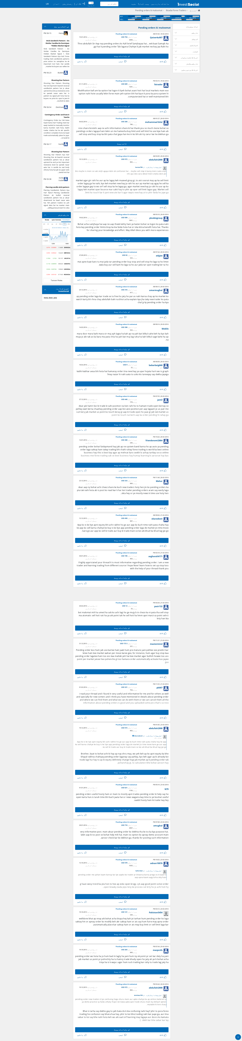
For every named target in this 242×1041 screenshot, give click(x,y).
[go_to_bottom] (238, 1037)
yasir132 (158, 606)
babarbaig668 (155, 365)
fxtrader (158, 84)
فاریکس (195, 33)
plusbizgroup (155, 218)
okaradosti (157, 518)
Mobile (165, 328)
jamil (159, 399)
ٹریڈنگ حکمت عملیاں (189, 58)
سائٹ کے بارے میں (160, 4)
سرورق (193, 10)
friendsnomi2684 (154, 440)
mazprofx (157, 950)
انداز (56, 4)
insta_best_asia (50, 298)
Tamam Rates (56, 280)
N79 (167, 789)
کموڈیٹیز (194, 45)
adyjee (159, 255)
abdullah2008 (155, 159)
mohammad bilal (153, 122)
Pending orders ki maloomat (148, 10)
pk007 (159, 687)
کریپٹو (195, 39)
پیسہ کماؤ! (143, 4)
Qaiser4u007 (156, 37)
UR (47, 4)
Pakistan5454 (155, 912)
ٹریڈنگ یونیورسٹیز (189, 70)
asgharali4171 (155, 556)
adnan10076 (156, 863)
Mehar (159, 481)
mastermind (156, 644)
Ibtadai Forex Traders (176, 10)
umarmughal (155, 290)
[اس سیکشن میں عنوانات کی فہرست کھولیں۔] (176, 33)
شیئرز (195, 51)
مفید (133, 4)
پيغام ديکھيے (133, 735)
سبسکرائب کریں (90, 40)
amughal (157, 825)
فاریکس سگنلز (192, 64)
